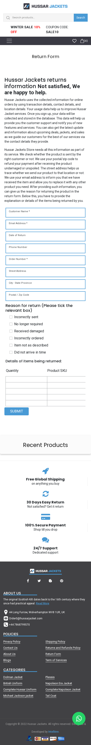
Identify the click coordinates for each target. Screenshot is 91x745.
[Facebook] (28, 581)
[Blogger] (50, 581)
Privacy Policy (11, 641)
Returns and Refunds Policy (63, 647)
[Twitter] (39, 581)
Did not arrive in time (30, 352)
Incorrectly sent (26, 317)
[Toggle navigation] (9, 41)
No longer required (28, 324)
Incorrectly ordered (29, 338)
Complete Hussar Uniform (19, 689)
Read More (42, 603)
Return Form (53, 654)
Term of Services (56, 660)
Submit (16, 411)
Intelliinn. (53, 731)
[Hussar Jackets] (45, 5)
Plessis (50, 677)
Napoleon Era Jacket (59, 683)
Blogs (7, 660)
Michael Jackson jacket (18, 695)
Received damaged (29, 331)
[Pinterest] (61, 581)
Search (80, 17)
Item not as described (31, 345)
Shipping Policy (55, 641)
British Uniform (12, 683)
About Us (9, 654)
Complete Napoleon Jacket (63, 689)
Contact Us (10, 647)
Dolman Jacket (13, 677)
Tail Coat (51, 695)
